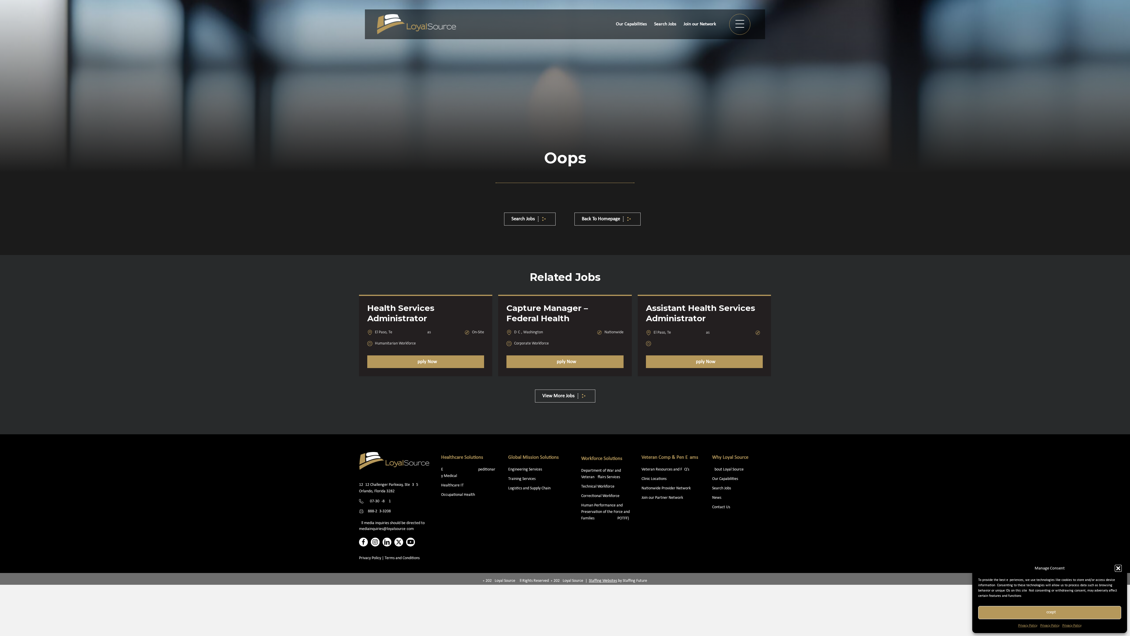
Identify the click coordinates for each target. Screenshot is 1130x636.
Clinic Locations (654, 479)
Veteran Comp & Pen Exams (670, 457)
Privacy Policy (1027, 625)
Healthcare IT (453, 485)
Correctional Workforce (600, 496)
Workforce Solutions (601, 458)
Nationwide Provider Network (666, 488)
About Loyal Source (728, 469)
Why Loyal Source (730, 457)
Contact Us (721, 507)
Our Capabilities (725, 479)
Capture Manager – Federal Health (547, 313)
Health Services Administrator (400, 313)
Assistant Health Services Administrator (700, 313)
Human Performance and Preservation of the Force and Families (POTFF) (605, 512)
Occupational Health (458, 495)
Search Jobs (721, 488)
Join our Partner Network (662, 498)
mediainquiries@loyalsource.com (386, 529)
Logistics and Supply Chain (529, 488)
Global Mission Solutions (533, 457)
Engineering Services (525, 469)
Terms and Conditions (402, 558)
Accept (1050, 612)
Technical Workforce (597, 486)
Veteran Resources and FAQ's (665, 469)
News (716, 498)
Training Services (522, 479)
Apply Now (426, 361)
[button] (1118, 568)
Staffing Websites (603, 581)
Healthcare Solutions (462, 457)
